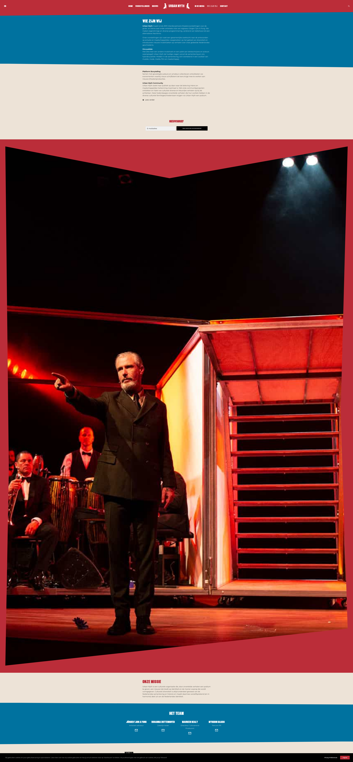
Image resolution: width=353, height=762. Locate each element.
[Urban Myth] (176, 6)
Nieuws (155, 6)
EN (5, 6)
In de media (199, 6)
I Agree (345, 757)
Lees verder (150, 100)
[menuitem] (4, 6)
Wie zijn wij (212, 6)
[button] (349, 6)
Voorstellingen (142, 6)
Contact (224, 6)
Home (130, 6)
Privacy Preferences (330, 757)
